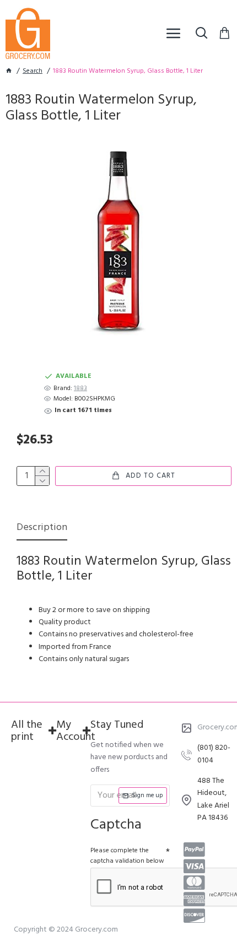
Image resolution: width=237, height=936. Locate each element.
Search (32, 71)
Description (42, 528)
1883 (80, 388)
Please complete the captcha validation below (127, 856)
